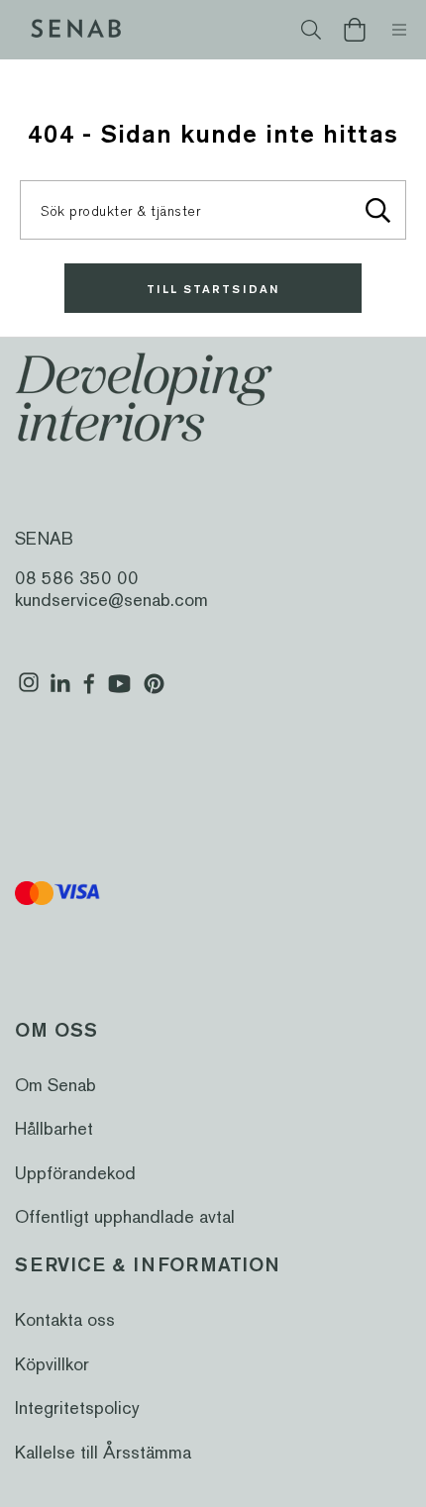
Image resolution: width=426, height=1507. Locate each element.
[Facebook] (89, 691)
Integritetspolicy (77, 1407)
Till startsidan (213, 288)
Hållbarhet (54, 1128)
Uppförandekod (75, 1172)
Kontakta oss (65, 1319)
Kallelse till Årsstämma (103, 1452)
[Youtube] (119, 691)
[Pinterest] (154, 691)
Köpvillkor (52, 1364)
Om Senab (55, 1084)
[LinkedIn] (60, 691)
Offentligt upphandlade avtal (125, 1216)
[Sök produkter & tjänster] (377, 210)
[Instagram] (29, 691)
